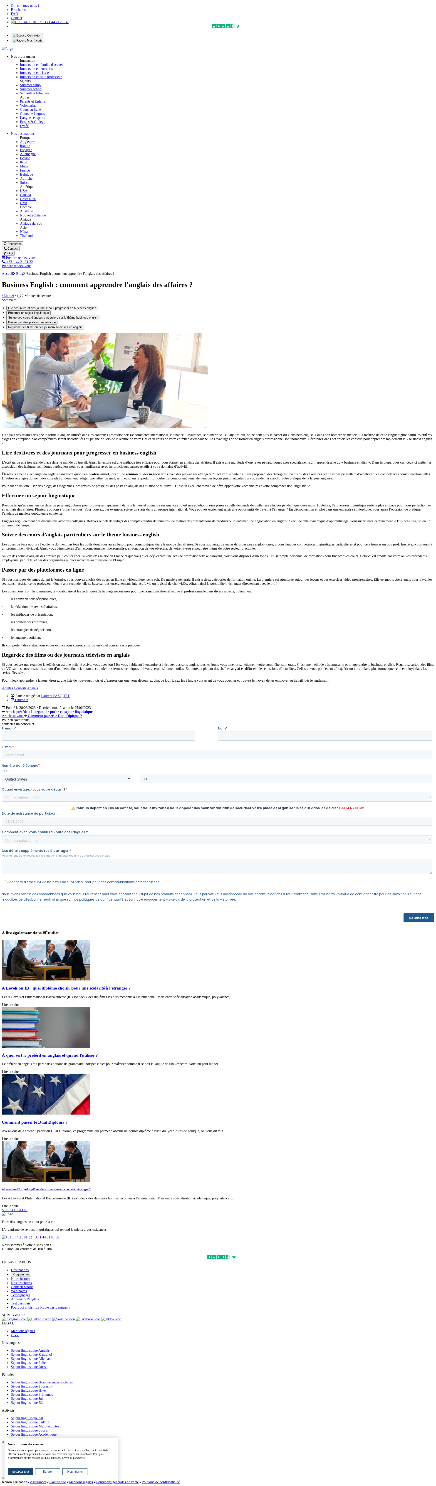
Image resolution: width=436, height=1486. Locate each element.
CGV (15, 1335)
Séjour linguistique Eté (27, 1403)
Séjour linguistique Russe (29, 1367)
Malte (24, 166)
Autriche (26, 178)
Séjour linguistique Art (27, 1418)
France (25, 170)
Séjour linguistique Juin (28, 1398)
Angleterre (27, 142)
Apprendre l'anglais (25, 1299)
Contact (16, 18)
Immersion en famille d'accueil (42, 64)
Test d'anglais (20, 1303)
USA (23, 191)
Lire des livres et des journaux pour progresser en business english (52, 308)
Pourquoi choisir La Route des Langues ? (40, 1307)
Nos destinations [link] (23, 133)
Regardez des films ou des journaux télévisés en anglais (45, 327)
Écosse (25, 158)
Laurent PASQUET (55, 696)
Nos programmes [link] (23, 56)
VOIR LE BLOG (14, 1210)
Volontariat (28, 105)
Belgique (26, 174)
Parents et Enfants (33, 101)
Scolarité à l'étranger (34, 93)
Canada (25, 195)
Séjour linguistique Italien (29, 1363)
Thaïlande (27, 236)
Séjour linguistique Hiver (29, 1390)
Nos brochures (21, 1283)
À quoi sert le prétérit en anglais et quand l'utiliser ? (50, 1055)
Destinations (20, 1270)
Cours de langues (32, 113)
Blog (19, 273)
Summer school (31, 89)
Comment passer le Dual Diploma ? (35, 1122)
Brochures (18, 10)
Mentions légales (23, 1331)
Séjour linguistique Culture (30, 1422)
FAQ (14, 14)
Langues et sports (32, 118)
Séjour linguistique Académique (34, 1434)
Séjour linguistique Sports (29, 1430)
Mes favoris (34, 40)
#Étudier (8, 296)
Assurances (38, 1482)
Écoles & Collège (32, 122)
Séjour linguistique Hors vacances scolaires (42, 1382)
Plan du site (57, 1482)
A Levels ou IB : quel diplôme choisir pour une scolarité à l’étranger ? (66, 988)
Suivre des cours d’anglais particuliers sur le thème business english (53, 317)
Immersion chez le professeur (41, 77)
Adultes (7, 688)
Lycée (24, 126)
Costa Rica (28, 199)
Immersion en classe (34, 73)
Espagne (26, 150)
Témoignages (20, 1295)
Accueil (7, 273)
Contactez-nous (22, 1287)
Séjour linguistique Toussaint (31, 1386)
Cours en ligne (30, 109)
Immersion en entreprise (37, 69)
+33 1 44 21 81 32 (55, 22)
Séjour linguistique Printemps (32, 1394)
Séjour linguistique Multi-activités (35, 1426)
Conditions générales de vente (117, 1482)
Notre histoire (20, 1279)
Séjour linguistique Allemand (31, 1359)
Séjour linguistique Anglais (30, 1350)
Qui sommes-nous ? (25, 5)
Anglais (32, 688)
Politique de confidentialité (161, 1482)
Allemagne (28, 154)
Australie (26, 211)
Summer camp (30, 85)
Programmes (21, 1274)
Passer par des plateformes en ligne (32, 322)
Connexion (33, 35)
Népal (24, 231)
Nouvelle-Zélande (33, 215)
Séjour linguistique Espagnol (31, 1354)
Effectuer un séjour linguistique (28, 312)
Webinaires (19, 1291)
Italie (23, 162)
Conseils (20, 688)
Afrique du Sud (31, 223)
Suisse (24, 182)
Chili (23, 203)
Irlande (25, 146)
